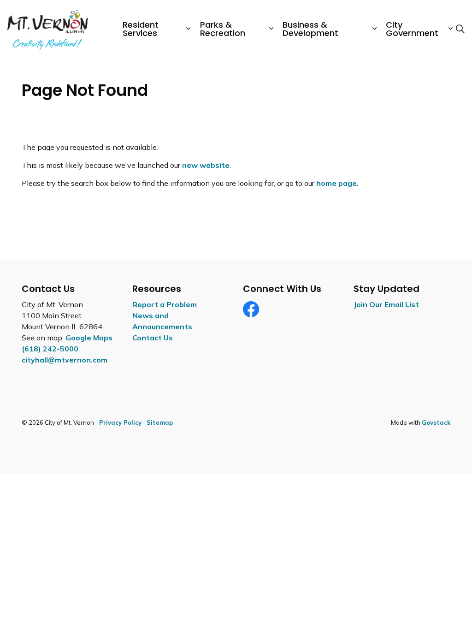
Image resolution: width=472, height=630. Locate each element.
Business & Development (310, 29)
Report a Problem (164, 304)
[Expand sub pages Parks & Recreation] (271, 29)
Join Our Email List (386, 304)
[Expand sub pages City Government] (450, 29)
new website (206, 165)
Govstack (436, 422)
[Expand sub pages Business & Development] (374, 29)
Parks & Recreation (222, 29)
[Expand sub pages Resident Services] (188, 29)
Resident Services (141, 29)
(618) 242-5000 (50, 348)
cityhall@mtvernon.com (64, 359)
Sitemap (160, 422)
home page (336, 183)
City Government (412, 29)
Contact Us (152, 337)
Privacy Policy (120, 422)
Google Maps (88, 337)
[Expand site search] (460, 29)
